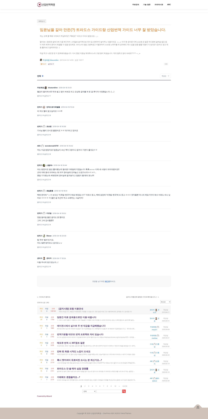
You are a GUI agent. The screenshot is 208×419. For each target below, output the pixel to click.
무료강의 (135, 4)
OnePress (107, 413)
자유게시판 (159, 4)
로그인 (107, 281)
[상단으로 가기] (198, 407)
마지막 (125, 386)
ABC (169, 4)
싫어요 (51, 64)
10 (115, 386)
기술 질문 (147, 4)
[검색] (124, 391)
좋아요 (43, 64)
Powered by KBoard (44, 396)
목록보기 (42, 21)
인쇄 (166, 64)
